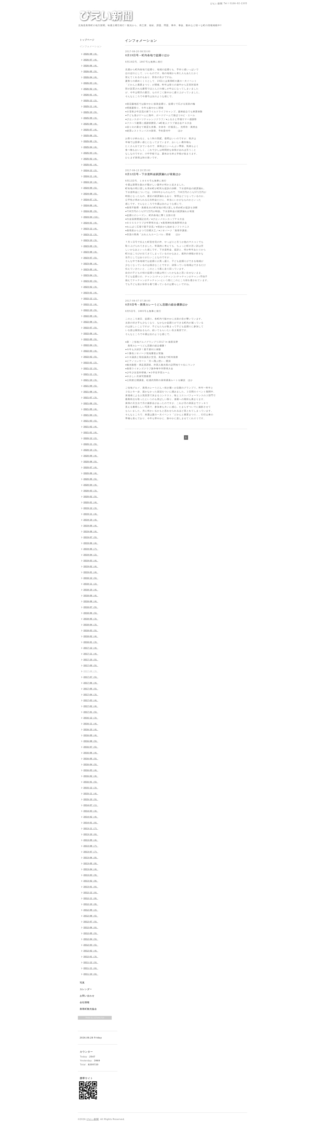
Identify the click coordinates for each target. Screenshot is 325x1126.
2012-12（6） (91, 892)
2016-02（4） (91, 776)
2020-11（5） (91, 444)
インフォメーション (91, 46)
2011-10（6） (91, 974)
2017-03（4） (91, 700)
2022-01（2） (91, 362)
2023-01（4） (91, 293)
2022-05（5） (91, 339)
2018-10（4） (91, 590)
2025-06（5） (91, 135)
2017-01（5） (91, 712)
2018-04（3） (91, 624)
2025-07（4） (91, 129)
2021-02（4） (91, 426)
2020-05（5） (91, 479)
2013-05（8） (91, 863)
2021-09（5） (91, 386)
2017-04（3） (91, 694)
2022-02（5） (91, 357)
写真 (82, 982)
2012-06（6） (91, 927)
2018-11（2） (91, 584)
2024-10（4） (91, 182)
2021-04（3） (91, 415)
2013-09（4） (91, 840)
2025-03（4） (91, 153)
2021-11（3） (91, 374)
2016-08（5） (91, 741)
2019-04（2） (91, 555)
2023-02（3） (91, 287)
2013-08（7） (91, 846)
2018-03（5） (91, 630)
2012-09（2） (91, 910)
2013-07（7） (91, 852)
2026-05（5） (91, 71)
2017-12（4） (91, 648)
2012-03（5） (91, 945)
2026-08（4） (91, 54)
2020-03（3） (91, 491)
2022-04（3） (91, 345)
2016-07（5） (91, 747)
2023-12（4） (91, 228)
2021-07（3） (91, 397)
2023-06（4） (91, 263)
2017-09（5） (91, 665)
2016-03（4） (91, 770)
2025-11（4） (91, 106)
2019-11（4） (91, 514)
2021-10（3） (91, 380)
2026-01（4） (91, 95)
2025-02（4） (91, 159)
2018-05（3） (91, 619)
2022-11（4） (91, 304)
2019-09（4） (91, 525)
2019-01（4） (91, 572)
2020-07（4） (91, 467)
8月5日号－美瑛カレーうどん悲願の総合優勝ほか (156, 304)
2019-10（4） (91, 520)
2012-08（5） (91, 916)
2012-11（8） (91, 898)
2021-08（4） (91, 392)
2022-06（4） (91, 333)
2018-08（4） (91, 601)
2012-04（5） (91, 939)
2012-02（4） (91, 951)
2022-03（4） (91, 351)
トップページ (87, 40)
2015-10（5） (91, 799)
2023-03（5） (91, 281)
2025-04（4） (91, 147)
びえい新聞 (93, 1119)
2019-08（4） (91, 531)
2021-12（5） (91, 368)
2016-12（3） (91, 718)
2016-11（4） (91, 723)
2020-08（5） (91, 461)
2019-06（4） (91, 543)
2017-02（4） (91, 706)
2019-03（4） (91, 560)
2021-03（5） (91, 421)
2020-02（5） (91, 496)
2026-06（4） (91, 65)
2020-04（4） (91, 485)
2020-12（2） (91, 438)
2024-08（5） (91, 194)
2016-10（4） (91, 729)
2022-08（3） (91, 322)
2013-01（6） (91, 887)
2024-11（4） (91, 176)
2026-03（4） (91, 83)
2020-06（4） (91, 473)
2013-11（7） (91, 828)
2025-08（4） (91, 124)
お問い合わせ (87, 996)
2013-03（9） (91, 875)
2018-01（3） (91, 642)
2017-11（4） (91, 654)
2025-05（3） (91, 141)
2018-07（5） (91, 607)
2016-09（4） (91, 735)
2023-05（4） (91, 269)
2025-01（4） (91, 164)
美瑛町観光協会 (88, 1009)
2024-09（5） (91, 188)
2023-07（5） (91, 258)
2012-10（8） (91, 904)
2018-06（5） (91, 613)
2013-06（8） (91, 857)
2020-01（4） (91, 502)
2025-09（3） (91, 118)
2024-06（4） (91, 205)
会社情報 (85, 1002)
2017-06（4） (91, 683)
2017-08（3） (91, 671)
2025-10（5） (91, 112)
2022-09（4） (91, 316)
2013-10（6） (91, 834)
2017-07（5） (91, 677)
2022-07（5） (91, 327)
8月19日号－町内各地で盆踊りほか (147, 55)
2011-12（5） (91, 962)
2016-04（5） (91, 764)
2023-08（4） (91, 252)
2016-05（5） (91, 758)
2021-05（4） (91, 409)
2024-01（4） (91, 223)
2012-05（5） (91, 933)
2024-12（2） (91, 170)
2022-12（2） (91, 298)
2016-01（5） (91, 782)
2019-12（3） (91, 508)
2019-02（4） (91, 566)
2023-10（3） (91, 240)
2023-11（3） (91, 234)
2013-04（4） (91, 869)
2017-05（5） (91, 689)
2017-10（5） (91, 659)
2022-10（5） (91, 310)
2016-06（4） (91, 753)
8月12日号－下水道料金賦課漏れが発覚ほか (153, 174)
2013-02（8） (91, 881)
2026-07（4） (91, 60)
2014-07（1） (91, 805)
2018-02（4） (91, 636)
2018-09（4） (91, 595)
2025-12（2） (91, 100)
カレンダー (86, 989)
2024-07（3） (91, 199)
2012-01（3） (91, 956)
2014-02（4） (91, 817)
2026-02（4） (91, 89)
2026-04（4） (91, 77)
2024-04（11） (91, 217)
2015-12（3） (91, 788)
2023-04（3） (91, 275)
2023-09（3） (91, 246)
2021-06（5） (91, 403)
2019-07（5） (91, 537)
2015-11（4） (91, 793)
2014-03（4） (91, 811)
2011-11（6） (91, 968)
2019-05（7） (91, 549)
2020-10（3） (91, 450)
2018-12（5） (91, 578)
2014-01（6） (91, 822)
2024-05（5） (91, 211)
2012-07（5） (91, 921)
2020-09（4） (91, 456)
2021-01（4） (91, 432)
